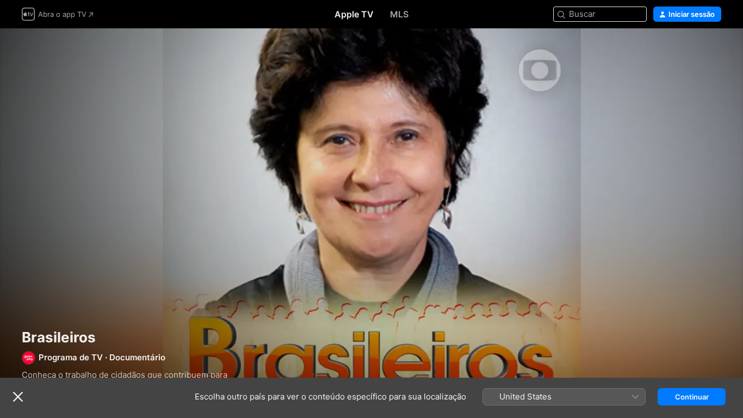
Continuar (692, 396)
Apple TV (354, 14)
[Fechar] (18, 397)
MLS (399, 14)
